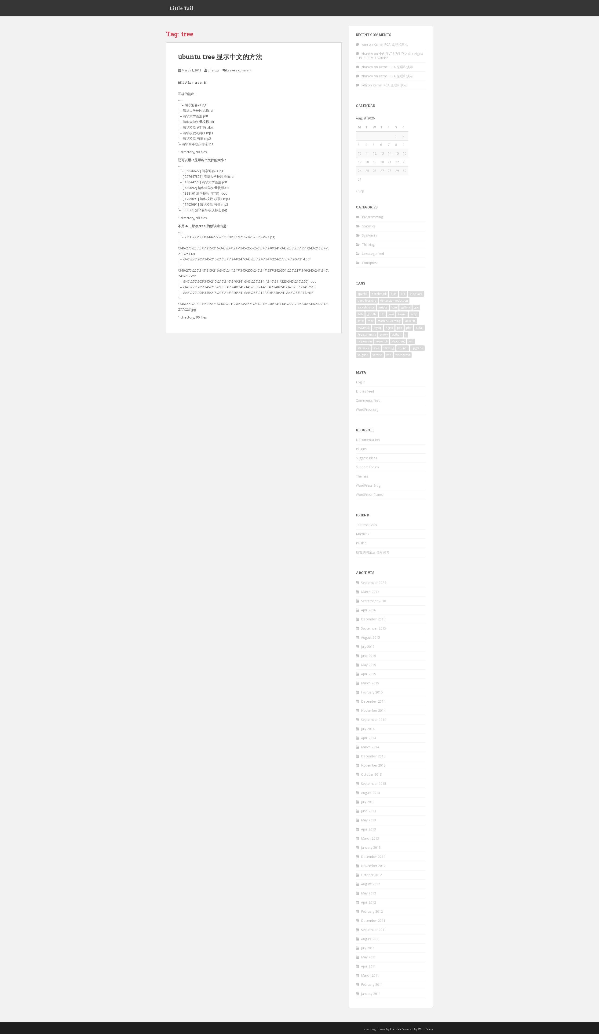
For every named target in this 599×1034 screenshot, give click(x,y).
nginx (389, 328)
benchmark (379, 294)
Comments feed (368, 400)
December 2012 (373, 856)
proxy (384, 335)
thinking (389, 348)
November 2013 (373, 765)
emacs (383, 307)
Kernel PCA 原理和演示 (391, 44)
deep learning (367, 301)
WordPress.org (367, 409)
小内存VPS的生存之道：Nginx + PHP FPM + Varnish (389, 55)
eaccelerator (366, 307)
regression (365, 341)
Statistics (369, 226)
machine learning (389, 321)
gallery (405, 307)
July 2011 (368, 948)
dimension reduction (394, 301)
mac (370, 321)
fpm (394, 307)
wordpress (402, 355)
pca (399, 328)
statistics (363, 348)
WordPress (425, 1029)
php (409, 328)
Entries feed (365, 391)
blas (393, 294)
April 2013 (368, 829)
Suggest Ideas (366, 458)
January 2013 (371, 847)
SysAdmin (369, 235)
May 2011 (368, 957)
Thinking (368, 244)
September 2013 (373, 783)
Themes (362, 476)
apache (362, 294)
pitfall (419, 328)
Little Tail (182, 8)
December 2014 (373, 701)
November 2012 (373, 866)
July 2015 (368, 646)
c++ (403, 294)
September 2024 (373, 582)
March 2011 (370, 975)
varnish (377, 355)
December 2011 (373, 920)
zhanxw (213, 70)
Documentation (368, 439)
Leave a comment (238, 70)
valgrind (363, 355)
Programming (372, 217)
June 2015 (368, 655)
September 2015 (373, 628)
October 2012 (371, 875)
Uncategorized (373, 253)
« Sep (360, 191)
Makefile (410, 321)
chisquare (416, 294)
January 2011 (371, 993)
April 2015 (368, 674)
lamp (413, 314)
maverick (363, 328)
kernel (402, 314)
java (391, 314)
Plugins (361, 449)
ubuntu (402, 348)
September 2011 (373, 929)
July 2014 (368, 728)
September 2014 (373, 719)
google (371, 314)
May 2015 (368, 665)
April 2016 (368, 610)
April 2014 (368, 738)
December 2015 (373, 619)
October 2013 (371, 774)
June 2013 (368, 811)
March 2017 (370, 591)
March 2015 (370, 683)
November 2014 (373, 710)
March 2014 (370, 747)
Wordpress (370, 262)
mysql (378, 328)
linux (361, 321)
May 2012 (368, 893)
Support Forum (367, 467)
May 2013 (368, 820)
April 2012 (368, 902)
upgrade (417, 348)
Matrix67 (362, 534)
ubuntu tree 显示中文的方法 (220, 56)
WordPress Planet (369, 494)
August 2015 (370, 637)
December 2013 (373, 756)
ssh (411, 341)
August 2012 (370, 884)
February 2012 (372, 911)
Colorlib (395, 1029)
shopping (398, 341)
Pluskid (361, 543)
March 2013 (370, 838)
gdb (360, 314)
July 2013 (368, 802)
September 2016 (373, 601)
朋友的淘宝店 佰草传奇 (373, 552)
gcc (416, 307)
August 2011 (370, 939)
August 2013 (370, 792)
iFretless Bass (366, 525)
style (376, 348)
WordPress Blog (368, 485)
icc (382, 314)
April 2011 (368, 966)
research (382, 341)
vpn (388, 355)
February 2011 (372, 984)
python (396, 335)
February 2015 (372, 692)
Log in (360, 382)
